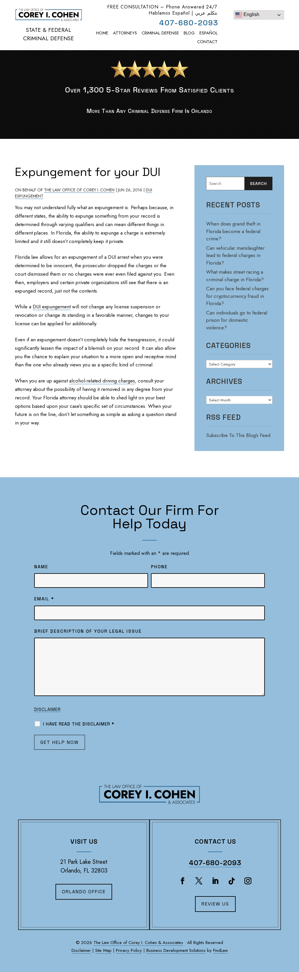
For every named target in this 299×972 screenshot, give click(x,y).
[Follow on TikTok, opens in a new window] (232, 881)
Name (41, 566)
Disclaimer (47, 709)
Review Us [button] (215, 904)
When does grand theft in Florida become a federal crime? (233, 231)
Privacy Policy (129, 950)
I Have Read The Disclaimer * (78, 724)
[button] (291, 937)
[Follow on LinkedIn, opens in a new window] (215, 881)
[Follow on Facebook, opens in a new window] (182, 881)
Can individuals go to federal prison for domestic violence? (236, 320)
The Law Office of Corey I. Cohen (79, 190)
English (250, 14)
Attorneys (125, 33)
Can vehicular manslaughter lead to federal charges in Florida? (235, 255)
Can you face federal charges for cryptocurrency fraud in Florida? (237, 296)
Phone (159, 566)
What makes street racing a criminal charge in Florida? (235, 275)
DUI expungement (52, 306)
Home (102, 33)
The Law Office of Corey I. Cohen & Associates (138, 942)
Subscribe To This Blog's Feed (238, 435)
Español (208, 33)
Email (44, 599)
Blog (189, 33)
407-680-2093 (188, 23)
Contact (207, 42)
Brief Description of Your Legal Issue (88, 631)
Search (258, 183)
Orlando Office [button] (84, 892)
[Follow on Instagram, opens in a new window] (248, 881)
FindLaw (220, 950)
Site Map (103, 950)
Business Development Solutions (176, 950)
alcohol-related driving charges (102, 380)
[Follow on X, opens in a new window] (199, 881)
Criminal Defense (160, 33)
